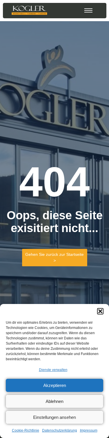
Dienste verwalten (53, 370)
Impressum (88, 430)
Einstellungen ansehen (54, 417)
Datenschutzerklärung (59, 430)
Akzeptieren (54, 385)
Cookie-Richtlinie (25, 430)
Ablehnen (54, 401)
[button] (100, 311)
